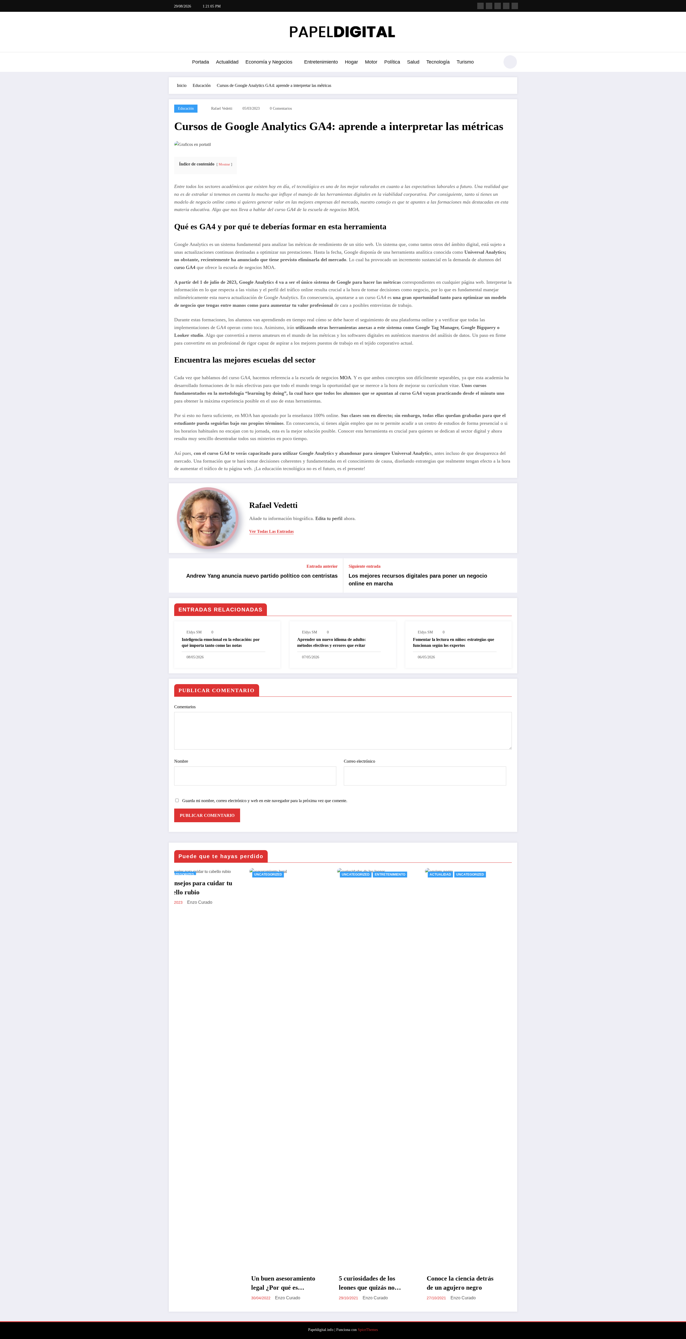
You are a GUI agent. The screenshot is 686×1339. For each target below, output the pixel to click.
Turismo (465, 62)
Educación (186, 108)
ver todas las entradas (271, 531)
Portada (200, 62)
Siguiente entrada (365, 566)
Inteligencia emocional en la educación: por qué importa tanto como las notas (221, 642)
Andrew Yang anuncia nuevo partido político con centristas (262, 576)
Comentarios (185, 706)
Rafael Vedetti (221, 108)
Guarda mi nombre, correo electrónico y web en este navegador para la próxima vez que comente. (264, 800)
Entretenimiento (321, 62)
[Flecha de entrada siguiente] (510, 575)
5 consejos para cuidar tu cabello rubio (489, 888)
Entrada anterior (322, 566)
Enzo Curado (228, 1298)
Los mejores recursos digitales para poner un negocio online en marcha (418, 579)
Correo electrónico (359, 761)
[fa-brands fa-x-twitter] (489, 6)
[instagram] (506, 6)
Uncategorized (209, 874)
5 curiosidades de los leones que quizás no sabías (220, 1283)
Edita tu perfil (328, 518)
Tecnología (438, 62)
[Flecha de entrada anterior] (176, 575)
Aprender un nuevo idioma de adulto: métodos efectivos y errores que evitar (331, 642)
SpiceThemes (368, 1330)
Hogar (351, 62)
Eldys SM (194, 632)
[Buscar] (492, 62)
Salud (413, 62)
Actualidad (227, 62)
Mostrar (224, 164)
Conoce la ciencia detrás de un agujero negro (313, 1283)
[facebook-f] (480, 6)
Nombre (181, 761)
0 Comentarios (281, 108)
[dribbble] (497, 6)
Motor (371, 62)
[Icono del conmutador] (173, 62)
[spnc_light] (510, 62)
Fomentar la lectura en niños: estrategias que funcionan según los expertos (453, 642)
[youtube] (515, 6)
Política (392, 62)
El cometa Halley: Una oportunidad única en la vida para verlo (400, 1283)
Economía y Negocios (268, 62)
